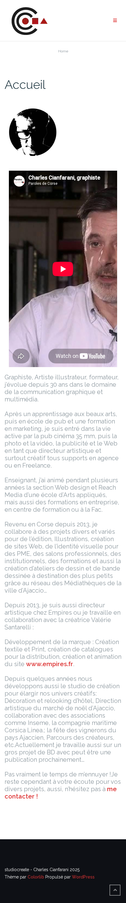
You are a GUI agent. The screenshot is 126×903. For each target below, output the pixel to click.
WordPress (83, 877)
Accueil (25, 84)
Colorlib (36, 877)
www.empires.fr (49, 664)
